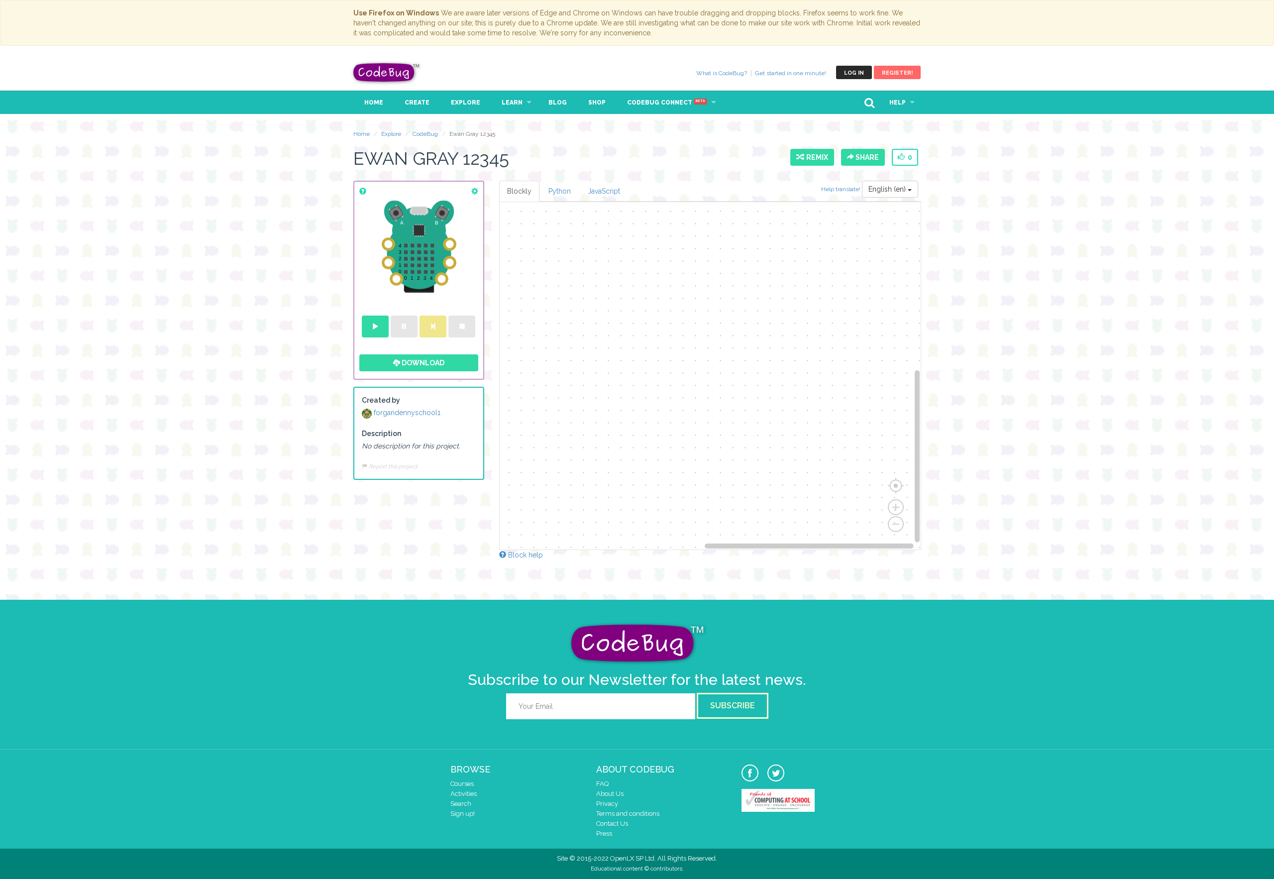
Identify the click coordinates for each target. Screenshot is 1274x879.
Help (897, 102)
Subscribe (732, 705)
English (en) (888, 189)
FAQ (602, 783)
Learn (512, 102)
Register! (897, 73)
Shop (597, 102)
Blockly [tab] (519, 191)
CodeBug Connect (666, 102)
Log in (854, 73)
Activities (463, 793)
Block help (524, 555)
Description (381, 434)
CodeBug (386, 72)
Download (422, 363)
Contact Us (612, 823)
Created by (381, 400)
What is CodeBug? (721, 73)
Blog (557, 102)
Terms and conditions (627, 813)
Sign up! (462, 813)
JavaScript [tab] (604, 191)
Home (373, 102)
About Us (610, 793)
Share (866, 157)
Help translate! (841, 189)
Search (460, 803)
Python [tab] (559, 191)
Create (417, 102)
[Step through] (433, 326)
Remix (815, 157)
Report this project (392, 466)
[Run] (375, 326)
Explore (465, 102)
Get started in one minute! (790, 73)
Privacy (607, 803)
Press (604, 833)
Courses (462, 783)
